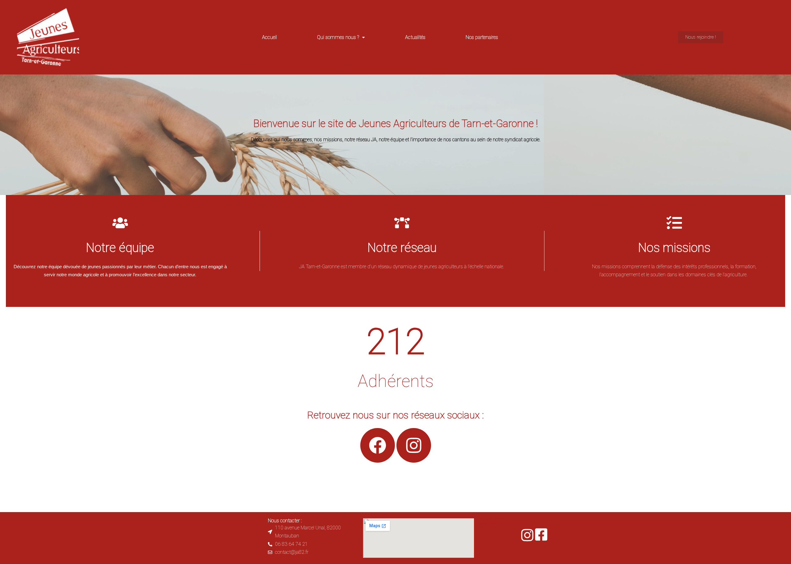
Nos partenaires (482, 37)
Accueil (269, 37)
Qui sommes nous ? (338, 37)
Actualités (415, 37)
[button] (341, 37)
